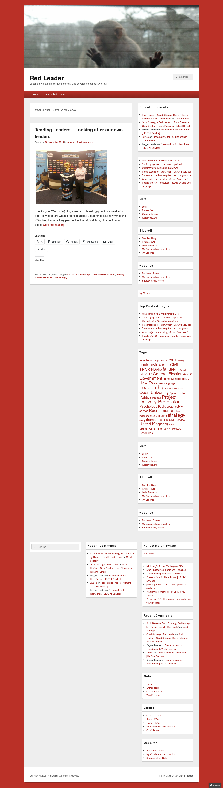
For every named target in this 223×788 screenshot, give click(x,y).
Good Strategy (182, 118)
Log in (145, 206)
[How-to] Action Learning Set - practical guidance (166, 175)
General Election (168, 373)
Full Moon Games (151, 273)
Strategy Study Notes (153, 280)
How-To (146, 382)
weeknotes (151, 428)
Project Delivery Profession (159, 399)
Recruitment (160, 410)
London (169, 388)
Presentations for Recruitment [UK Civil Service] (166, 171)
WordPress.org (149, 217)
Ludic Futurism (149, 245)
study (142, 420)
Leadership (84, 274)
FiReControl (180, 370)
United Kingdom (153, 423)
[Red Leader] (111, 67)
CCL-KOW (72, 274)
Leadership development (103, 274)
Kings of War (148, 241)
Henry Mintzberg (173, 378)
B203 (164, 360)
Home (36, 94)
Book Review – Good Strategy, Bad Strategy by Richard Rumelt (111, 568)
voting (172, 424)
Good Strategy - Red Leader (156, 122)
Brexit (165, 365)
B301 (172, 359)
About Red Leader (55, 94)
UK (161, 420)
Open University (154, 392)
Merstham (178, 388)
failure (169, 369)
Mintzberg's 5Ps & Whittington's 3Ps (160, 160)
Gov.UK (187, 374)
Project (156, 397)
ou (184, 393)
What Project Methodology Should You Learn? (165, 179)
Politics (145, 397)
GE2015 (145, 373)
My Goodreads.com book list (156, 249)
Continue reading (55, 225)
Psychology (148, 406)
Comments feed (150, 214)
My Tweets (144, 293)
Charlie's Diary (149, 238)
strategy (176, 414)
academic (146, 359)
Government (150, 378)
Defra (157, 369)
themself (47, 277)
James (70, 142)
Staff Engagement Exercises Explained (162, 164)
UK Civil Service (174, 420)
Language (169, 383)
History (187, 379)
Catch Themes (186, 775)
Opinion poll (176, 393)
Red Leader (47, 77)
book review (150, 364)
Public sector (166, 406)
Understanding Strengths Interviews (160, 167)
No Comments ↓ (85, 142)
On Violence (148, 252)
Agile (157, 360)
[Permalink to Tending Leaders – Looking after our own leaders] (72, 207)
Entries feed (148, 210)
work (167, 428)
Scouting (161, 415)
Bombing (180, 360)
